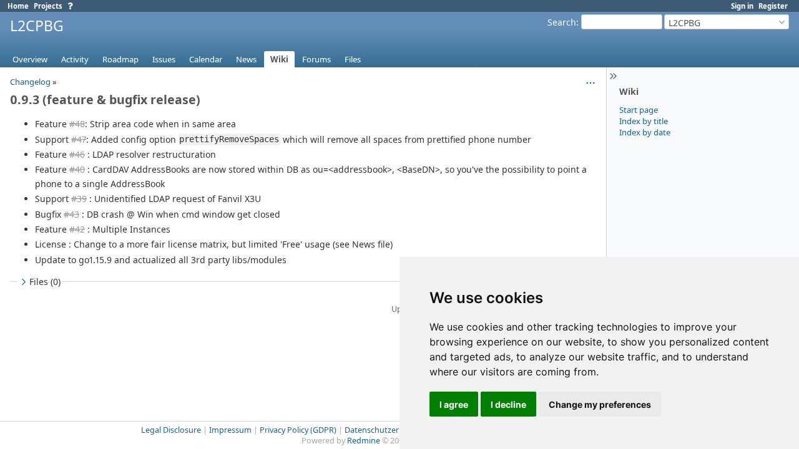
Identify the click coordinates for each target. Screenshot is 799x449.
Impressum (230, 430)
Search (561, 22)
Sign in (742, 6)
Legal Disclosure (171, 430)
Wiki (279, 59)
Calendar (205, 59)
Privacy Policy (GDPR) (298, 430)
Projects (48, 6)
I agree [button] (453, 404)
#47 (78, 139)
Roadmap (120, 59)
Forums (316, 59)
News (246, 59)
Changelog (30, 81)
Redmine (363, 440)
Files (353, 59)
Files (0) (45, 281)
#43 (71, 214)
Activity (75, 59)
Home (18, 6)
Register (773, 6)
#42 (77, 229)
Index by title (643, 121)
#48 (77, 124)
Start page (638, 109)
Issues (163, 59)
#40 (77, 169)
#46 (77, 154)
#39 (79, 199)
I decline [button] (508, 404)
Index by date (644, 132)
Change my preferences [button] (600, 404)
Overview (29, 59)
